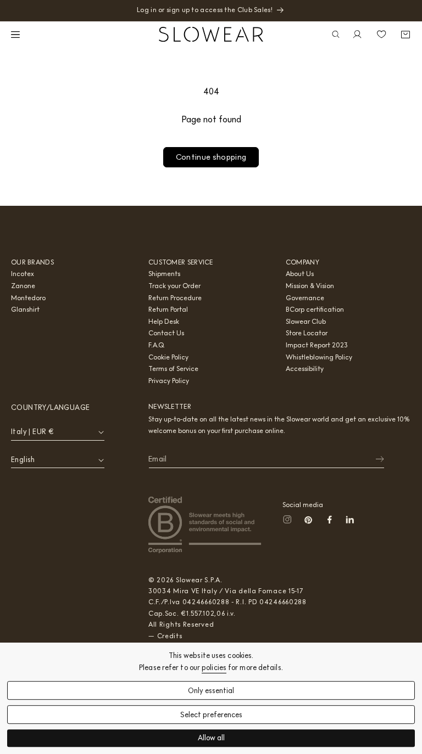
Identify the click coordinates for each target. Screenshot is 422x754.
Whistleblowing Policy (319, 357)
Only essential (211, 691)
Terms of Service (173, 368)
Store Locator (306, 333)
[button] (16, 34)
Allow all (211, 738)
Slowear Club (306, 321)
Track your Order (174, 286)
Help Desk (163, 321)
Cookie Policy (168, 357)
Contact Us (166, 333)
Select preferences (211, 715)
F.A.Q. (156, 345)
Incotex (22, 273)
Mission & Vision (310, 286)
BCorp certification (315, 309)
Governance (305, 298)
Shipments (164, 273)
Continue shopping (211, 157)
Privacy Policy (168, 380)
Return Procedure (175, 298)
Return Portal (168, 309)
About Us (300, 273)
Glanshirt (25, 309)
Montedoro (28, 298)
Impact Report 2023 (317, 345)
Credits (169, 636)
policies (214, 667)
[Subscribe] (372, 459)
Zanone (23, 286)
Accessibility (305, 368)
